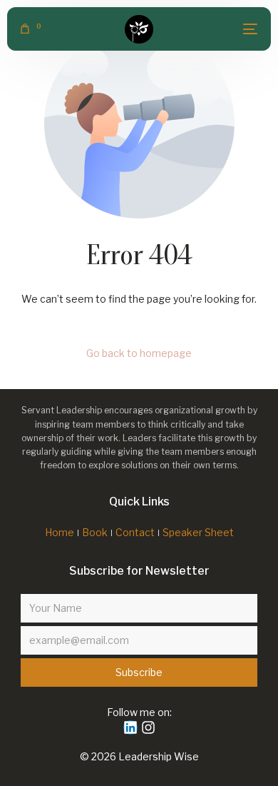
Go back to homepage (139, 353)
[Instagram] (148, 727)
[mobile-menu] (243, 29)
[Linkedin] (130, 727)
